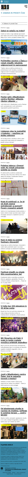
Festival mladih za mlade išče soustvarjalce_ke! (12, 273)
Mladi (8, 27)
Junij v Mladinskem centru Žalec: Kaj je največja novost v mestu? (13, 376)
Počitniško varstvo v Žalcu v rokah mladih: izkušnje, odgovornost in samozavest (14, 63)
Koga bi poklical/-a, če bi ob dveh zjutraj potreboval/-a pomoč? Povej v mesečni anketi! (12, 204)
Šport (3, 111)
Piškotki (13, 472)
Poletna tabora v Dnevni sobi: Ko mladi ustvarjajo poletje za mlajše (12, 167)
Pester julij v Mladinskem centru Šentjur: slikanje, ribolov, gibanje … (12, 99)
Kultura (4, 286)
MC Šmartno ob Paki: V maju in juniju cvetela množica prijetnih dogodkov (14, 340)
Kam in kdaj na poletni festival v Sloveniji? (11, 241)
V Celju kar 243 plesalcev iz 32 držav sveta (14, 307)
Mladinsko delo (6, 40)
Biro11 (9, 472)
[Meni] (25, 6)
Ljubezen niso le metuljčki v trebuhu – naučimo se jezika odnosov (13, 133)
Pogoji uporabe (10, 473)
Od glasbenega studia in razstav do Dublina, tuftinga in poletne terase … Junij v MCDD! (14, 411)
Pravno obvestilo (17, 473)
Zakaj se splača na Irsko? (13, 31)
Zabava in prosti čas (7, 77)
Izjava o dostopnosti (21, 472)
